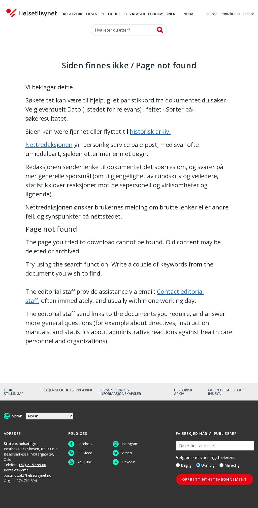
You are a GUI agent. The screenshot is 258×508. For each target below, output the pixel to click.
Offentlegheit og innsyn (225, 392)
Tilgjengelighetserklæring (67, 390)
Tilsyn (91, 14)
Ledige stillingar (14, 392)
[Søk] (160, 30)
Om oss (211, 14)
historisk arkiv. (150, 131)
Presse (248, 14)
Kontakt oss (230, 14)
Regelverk (72, 14)
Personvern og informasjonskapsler (120, 392)
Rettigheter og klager (123, 14)
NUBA (188, 14)
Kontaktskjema (16, 470)
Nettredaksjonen (49, 144)
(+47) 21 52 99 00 (31, 464)
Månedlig (231, 465)
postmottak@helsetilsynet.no (27, 475)
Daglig (186, 465)
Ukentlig (207, 465)
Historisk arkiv (183, 392)
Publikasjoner (161, 14)
